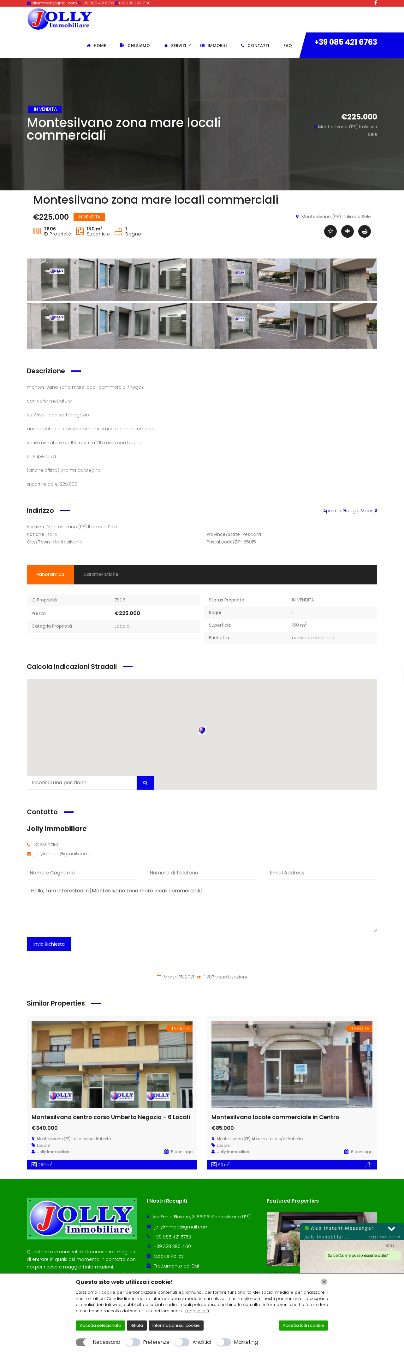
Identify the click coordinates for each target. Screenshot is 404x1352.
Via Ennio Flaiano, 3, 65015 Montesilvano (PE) (201, 1217)
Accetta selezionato (100, 1325)
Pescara (251, 534)
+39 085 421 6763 (345, 42)
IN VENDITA (303, 600)
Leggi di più (197, 1311)
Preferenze (156, 1342)
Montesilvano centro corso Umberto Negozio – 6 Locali (111, 1117)
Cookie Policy (169, 1256)
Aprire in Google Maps (349, 511)
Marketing (246, 1342)
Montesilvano (67, 542)
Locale (122, 626)
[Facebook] (375, 2)
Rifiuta (137, 1325)
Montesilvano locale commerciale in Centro (275, 1117)
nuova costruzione (313, 638)
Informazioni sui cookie (176, 1325)
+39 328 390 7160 (134, 3)
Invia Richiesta (49, 944)
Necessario (106, 1342)
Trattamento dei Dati (177, 1266)
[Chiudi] (324, 1282)
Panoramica (50, 574)
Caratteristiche (100, 574)
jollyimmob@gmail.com (54, 3)
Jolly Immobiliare (56, 828)
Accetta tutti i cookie (303, 1325)
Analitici (202, 1342)
